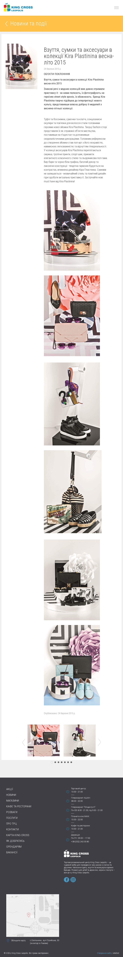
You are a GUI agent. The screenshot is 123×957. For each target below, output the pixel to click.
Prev (23, 742)
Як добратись (15, 840)
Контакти (12, 829)
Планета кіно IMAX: (80, 816)
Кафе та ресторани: (80, 825)
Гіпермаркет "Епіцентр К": (83, 807)
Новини (11, 794)
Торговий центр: (78, 788)
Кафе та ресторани (18, 806)
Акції (9, 789)
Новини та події (28, 24)
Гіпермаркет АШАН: (80, 798)
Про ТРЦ (11, 823)
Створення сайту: (104, 953)
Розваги (11, 812)
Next (99, 742)
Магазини (12, 800)
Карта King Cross (17, 835)
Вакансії (11, 852)
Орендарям (13, 846)
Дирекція (75, 835)
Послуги (11, 817)
